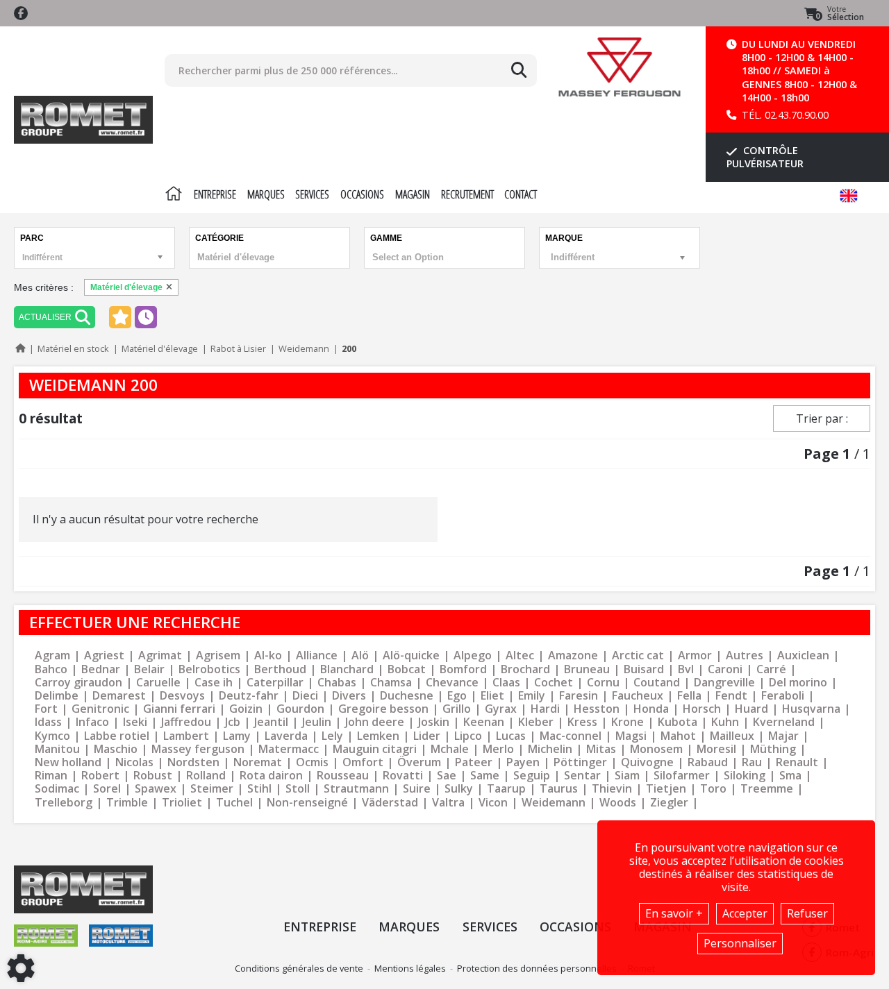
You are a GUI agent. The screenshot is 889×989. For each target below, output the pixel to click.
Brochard (525, 669)
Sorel (107, 788)
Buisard (644, 669)
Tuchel (234, 802)
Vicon (493, 802)
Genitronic (100, 709)
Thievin (612, 788)
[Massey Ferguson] (619, 66)
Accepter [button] (744, 913)
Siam (627, 775)
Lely (332, 736)
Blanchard (347, 669)
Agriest (104, 655)
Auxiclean (803, 655)
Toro (713, 788)
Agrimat (160, 655)
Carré (771, 669)
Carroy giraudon (78, 682)
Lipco (468, 736)
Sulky (458, 788)
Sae (446, 775)
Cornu (603, 682)
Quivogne (647, 762)
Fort (46, 709)
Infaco (92, 722)
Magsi (631, 736)
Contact (520, 194)
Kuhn (725, 722)
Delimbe (56, 695)
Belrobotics (209, 669)
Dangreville (724, 682)
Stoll (297, 788)
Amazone (573, 655)
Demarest (119, 695)
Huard (751, 709)
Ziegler (669, 802)
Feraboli (782, 695)
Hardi (545, 709)
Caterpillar (275, 682)
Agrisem (218, 655)
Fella (689, 695)
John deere (374, 722)
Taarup (506, 788)
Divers (349, 695)
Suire (417, 788)
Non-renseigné (307, 802)
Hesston (597, 709)
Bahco (51, 669)
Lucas (511, 736)
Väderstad (390, 802)
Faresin (578, 695)
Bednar (100, 669)
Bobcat (407, 669)
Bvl (686, 669)
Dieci (305, 695)
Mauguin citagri (375, 749)
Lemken (378, 736)
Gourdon (300, 709)
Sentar (582, 775)
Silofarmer (682, 775)
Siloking (744, 775)
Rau (752, 762)
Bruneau (587, 669)
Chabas (336, 682)
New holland (68, 762)
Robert (100, 775)
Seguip (531, 775)
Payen (523, 762)
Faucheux (637, 695)
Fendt (731, 695)
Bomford (463, 669)
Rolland (206, 775)
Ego (457, 695)
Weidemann (553, 802)
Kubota (677, 722)
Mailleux (732, 736)
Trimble (127, 802)
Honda (651, 709)
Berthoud (280, 669)
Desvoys (182, 695)
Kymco (52, 736)
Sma (790, 775)
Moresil (716, 749)
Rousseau (343, 775)
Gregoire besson (383, 709)
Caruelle (158, 682)
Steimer (211, 788)
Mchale (450, 749)
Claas (506, 682)
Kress (582, 722)
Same (484, 775)
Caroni (725, 669)
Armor (695, 655)
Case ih (213, 682)
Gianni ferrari (179, 709)
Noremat (257, 762)
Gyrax (501, 709)
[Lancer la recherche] (519, 70)
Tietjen (666, 788)
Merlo (498, 749)
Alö (360, 655)
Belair (149, 669)
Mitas (601, 749)
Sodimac (57, 788)
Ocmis (312, 762)
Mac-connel (570, 736)
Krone (627, 722)
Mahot (678, 736)
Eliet (492, 695)
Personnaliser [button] (740, 943)
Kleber (536, 722)
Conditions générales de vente (299, 968)
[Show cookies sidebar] (21, 968)
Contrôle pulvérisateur (765, 157)
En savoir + (674, 913)
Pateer (473, 762)
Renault (797, 762)
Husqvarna (811, 709)
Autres (744, 655)
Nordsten (193, 762)
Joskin (433, 722)
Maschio (116, 749)
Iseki (135, 722)
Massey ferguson (197, 749)
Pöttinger (580, 762)
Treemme (766, 788)
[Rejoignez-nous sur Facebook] (21, 13)
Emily (531, 695)
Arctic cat (638, 655)
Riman (51, 775)
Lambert (186, 736)
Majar (783, 736)
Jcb (232, 722)
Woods (617, 802)
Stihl (259, 788)
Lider (426, 736)
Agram (52, 655)
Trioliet (182, 802)
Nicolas (134, 762)
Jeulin (316, 722)
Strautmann (356, 788)
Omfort (362, 762)
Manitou (57, 749)
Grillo (456, 709)
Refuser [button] (807, 913)
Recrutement (467, 194)
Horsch (702, 709)
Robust (152, 775)
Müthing (773, 749)
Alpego (473, 655)
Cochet (553, 682)
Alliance (317, 655)
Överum (419, 762)
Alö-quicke (411, 655)
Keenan (483, 722)
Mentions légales (410, 968)
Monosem (656, 749)
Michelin (550, 749)
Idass (48, 722)
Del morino (798, 682)
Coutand (656, 682)
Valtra (448, 802)
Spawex (155, 788)
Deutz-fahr (249, 695)
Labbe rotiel (116, 736)
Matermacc (288, 749)
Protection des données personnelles (537, 968)
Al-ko (268, 655)
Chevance (452, 682)
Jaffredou (186, 722)
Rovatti (403, 775)
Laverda (286, 736)
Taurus (559, 788)
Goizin (246, 709)
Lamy (237, 736)
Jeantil (271, 722)
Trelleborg (63, 802)
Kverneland (784, 722)
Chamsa (391, 682)
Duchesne (406, 695)
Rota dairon (271, 775)
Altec (520, 655)
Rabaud (708, 762)
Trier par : (822, 418)
